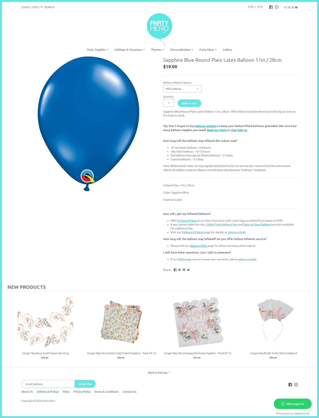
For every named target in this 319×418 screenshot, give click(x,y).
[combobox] (59, 7)
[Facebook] (271, 6)
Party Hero (48, 400)
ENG (251, 6)
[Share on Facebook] (175, 269)
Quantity (168, 96)
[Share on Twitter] (179, 269)
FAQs (66, 391)
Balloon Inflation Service (177, 82)
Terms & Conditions (106, 391)
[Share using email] (188, 269)
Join (35, 7)
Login (25, 7)
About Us (27, 391)
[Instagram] (276, 6)
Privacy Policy (81, 391)
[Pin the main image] (184, 269)
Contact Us (129, 391)
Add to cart (189, 103)
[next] (308, 329)
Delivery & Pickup (48, 391)
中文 (260, 6)
